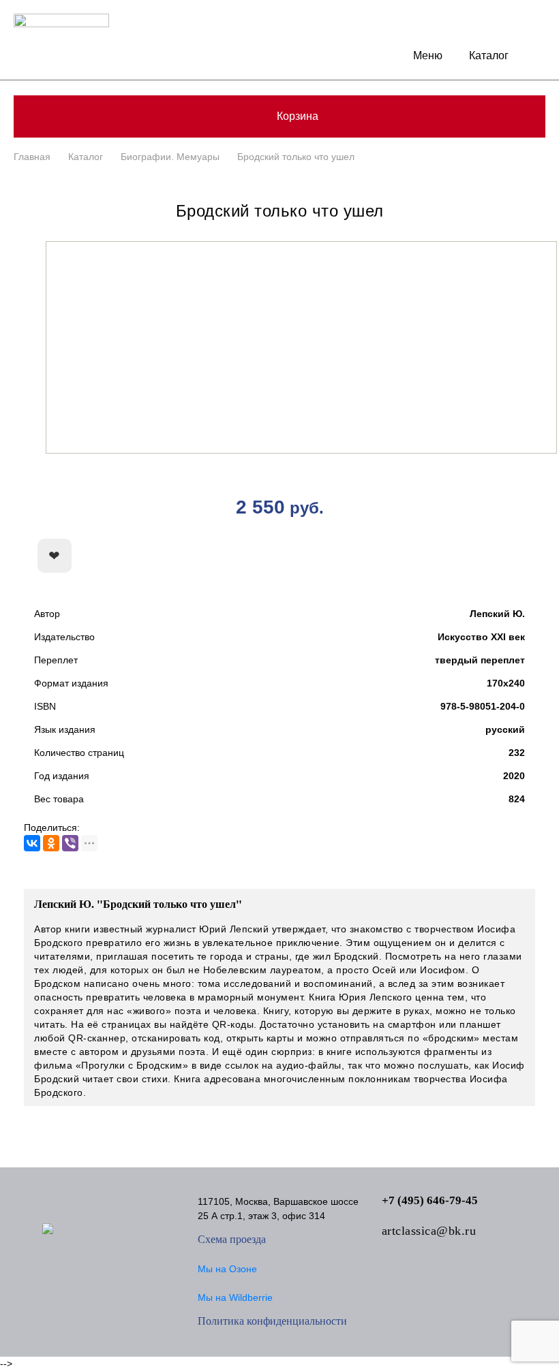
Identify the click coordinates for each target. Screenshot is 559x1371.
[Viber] (70, 843)
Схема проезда (232, 1239)
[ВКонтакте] (32, 843)
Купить (460, 556)
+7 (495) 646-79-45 (430, 1200)
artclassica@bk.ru (429, 1231)
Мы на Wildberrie (235, 1297)
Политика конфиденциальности (272, 1321)
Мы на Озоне (227, 1268)
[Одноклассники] (51, 843)
